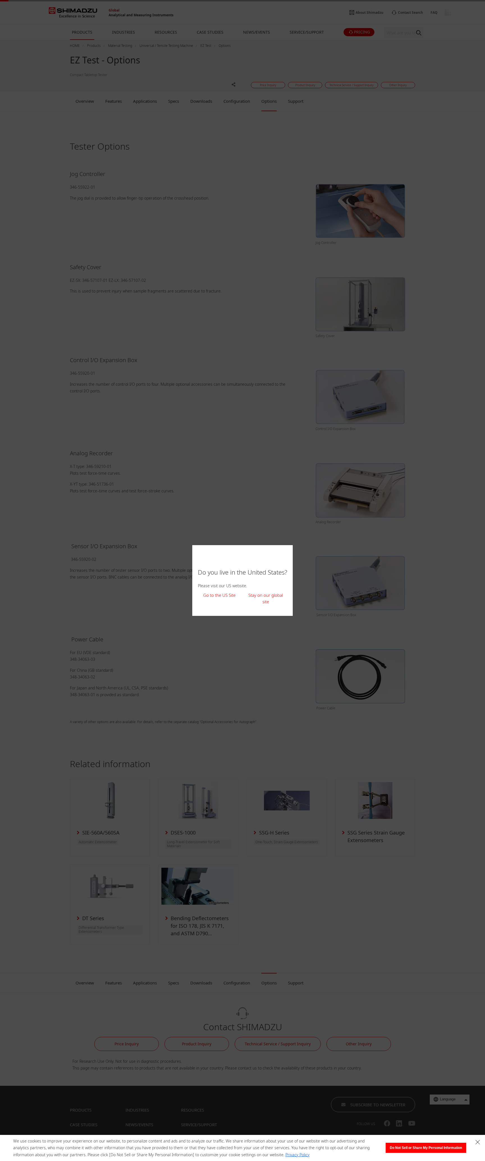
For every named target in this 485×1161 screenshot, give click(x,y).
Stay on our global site (265, 598)
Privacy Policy (297, 1154)
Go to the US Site (219, 595)
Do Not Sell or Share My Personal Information (426, 1148)
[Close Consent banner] (477, 1142)
